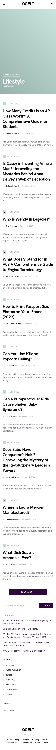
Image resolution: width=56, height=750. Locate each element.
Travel (8, 694)
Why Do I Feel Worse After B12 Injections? (24, 650)
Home (9, 739)
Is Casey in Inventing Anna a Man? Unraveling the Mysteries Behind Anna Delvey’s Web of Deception (27, 171)
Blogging (10, 665)
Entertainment (13, 670)
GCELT (28, 3)
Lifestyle (10, 680)
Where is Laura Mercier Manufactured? (23, 510)
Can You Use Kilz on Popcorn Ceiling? (20, 356)
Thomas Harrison (13, 366)
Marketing (11, 685)
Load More (26, 592)
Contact (46, 742)
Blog (17, 739)
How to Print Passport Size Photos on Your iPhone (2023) (26, 312)
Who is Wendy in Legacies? (26, 219)
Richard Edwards (12, 133)
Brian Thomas (11, 226)
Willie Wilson (11, 416)
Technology (11, 689)
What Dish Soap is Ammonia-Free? (18, 555)
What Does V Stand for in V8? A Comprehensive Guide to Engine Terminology (28, 264)
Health (9, 675)
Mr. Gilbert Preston (13, 276)
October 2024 (8, 711)
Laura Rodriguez (12, 477)
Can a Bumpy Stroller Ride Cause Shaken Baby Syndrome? (26, 404)
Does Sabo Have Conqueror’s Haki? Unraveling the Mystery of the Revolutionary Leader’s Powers (26, 460)
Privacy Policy (13, 742)
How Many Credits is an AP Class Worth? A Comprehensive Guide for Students (26, 119)
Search (46, 605)
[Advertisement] (28, 37)
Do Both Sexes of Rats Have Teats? (20, 629)
